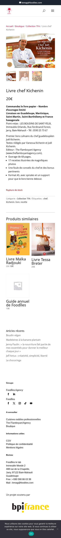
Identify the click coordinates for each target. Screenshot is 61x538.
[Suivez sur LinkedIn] (14, 394)
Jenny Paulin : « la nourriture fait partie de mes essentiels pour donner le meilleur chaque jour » (28, 348)
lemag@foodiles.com (22, 483)
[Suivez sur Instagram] (19, 403)
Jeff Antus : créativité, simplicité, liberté (26, 355)
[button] (50, 38)
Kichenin (10, 202)
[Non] (57, 529)
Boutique (19, 26)
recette (24, 202)
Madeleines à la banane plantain (23, 339)
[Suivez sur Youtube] (31, 403)
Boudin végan (13, 335)
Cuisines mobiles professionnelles (23, 419)
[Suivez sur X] (14, 403)
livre (17, 202)
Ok (31, 534)
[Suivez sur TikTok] (25, 403)
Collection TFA (33, 26)
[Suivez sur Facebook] (8, 394)
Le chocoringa (13, 360)
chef (45, 198)
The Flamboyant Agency (18, 423)
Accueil (9, 26)
